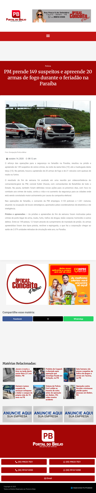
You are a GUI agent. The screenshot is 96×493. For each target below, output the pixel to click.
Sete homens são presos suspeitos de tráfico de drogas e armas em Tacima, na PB (84, 373)
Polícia (48, 66)
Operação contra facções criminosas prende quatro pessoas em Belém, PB (84, 390)
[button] (48, 36)
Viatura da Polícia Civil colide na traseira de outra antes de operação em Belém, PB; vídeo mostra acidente (53, 393)
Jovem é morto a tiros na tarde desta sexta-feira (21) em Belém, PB (24, 372)
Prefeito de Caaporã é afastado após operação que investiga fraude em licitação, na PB (54, 373)
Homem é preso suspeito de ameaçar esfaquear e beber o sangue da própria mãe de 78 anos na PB (24, 391)
